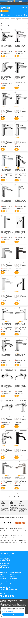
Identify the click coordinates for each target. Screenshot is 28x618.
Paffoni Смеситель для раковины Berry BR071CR (19, 170)
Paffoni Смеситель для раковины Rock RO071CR (19, 417)
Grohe (13, 533)
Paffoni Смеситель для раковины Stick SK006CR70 (6, 386)
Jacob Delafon (13, 535)
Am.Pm (7, 528)
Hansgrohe (18, 533)
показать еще (14, 493)
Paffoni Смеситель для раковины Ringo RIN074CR (19, 324)
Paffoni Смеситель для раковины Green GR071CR (6, 108)
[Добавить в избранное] (6, 56)
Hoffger (22, 533)
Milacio (1, 537)
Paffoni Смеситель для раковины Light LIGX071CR (19, 293)
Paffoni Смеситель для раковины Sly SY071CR (19, 108)
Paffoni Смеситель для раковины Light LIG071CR (19, 232)
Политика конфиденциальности (5, 580)
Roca (25, 540)
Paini (9, 540)
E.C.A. (25, 530)
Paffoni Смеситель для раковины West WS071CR (19, 139)
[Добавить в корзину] (3, 56)
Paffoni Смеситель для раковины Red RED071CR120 (19, 201)
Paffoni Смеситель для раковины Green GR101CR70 (6, 417)
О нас (1, 574)
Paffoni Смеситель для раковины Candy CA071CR (6, 139)
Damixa (21, 530)
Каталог (2, 576)
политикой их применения (8, 611)
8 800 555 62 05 (5, 563)
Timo (14, 542)
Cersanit (5, 530)
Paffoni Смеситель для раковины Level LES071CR (6, 263)
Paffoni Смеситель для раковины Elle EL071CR (19, 355)
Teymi (10, 542)
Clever (14, 530)
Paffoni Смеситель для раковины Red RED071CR (19, 77)
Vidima (21, 542)
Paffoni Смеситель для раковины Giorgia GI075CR (6, 447)
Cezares (10, 530)
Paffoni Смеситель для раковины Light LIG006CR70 (20, 386)
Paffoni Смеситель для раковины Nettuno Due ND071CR (6, 77)
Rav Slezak (21, 540)
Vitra (25, 542)
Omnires (19, 537)
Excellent (2, 533)
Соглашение (3, 578)
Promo (12, 540)
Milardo (5, 537)
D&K (17, 530)
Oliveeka (14, 537)
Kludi (18, 535)
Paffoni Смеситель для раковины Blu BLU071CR (19, 46)
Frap (6, 533)
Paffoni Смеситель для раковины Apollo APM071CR (6, 46)
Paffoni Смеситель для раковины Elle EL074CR (6, 478)
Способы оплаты (14, 583)
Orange (23, 537)
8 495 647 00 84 (5, 560)
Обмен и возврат (14, 578)
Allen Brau (2, 528)
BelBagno (20, 528)
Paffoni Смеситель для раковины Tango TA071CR (6, 201)
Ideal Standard (6, 535)
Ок (13, 614)
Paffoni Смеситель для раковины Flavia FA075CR (6, 355)
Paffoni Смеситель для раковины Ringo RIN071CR (6, 170)
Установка (12, 576)
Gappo (9, 533)
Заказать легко (13, 580)
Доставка (12, 574)
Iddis (1, 535)
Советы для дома (14, 581)
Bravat (1, 530)
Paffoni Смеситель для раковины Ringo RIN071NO (19, 263)
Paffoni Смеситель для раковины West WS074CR (6, 324)
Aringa (15, 528)
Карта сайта (3, 583)
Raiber (16, 540)
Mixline (10, 537)
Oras (1, 540)
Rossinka (2, 542)
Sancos (6, 542)
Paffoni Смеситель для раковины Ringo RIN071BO (6, 293)
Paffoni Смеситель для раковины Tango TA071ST (19, 478)
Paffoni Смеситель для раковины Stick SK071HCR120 (7, 232)
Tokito (17, 542)
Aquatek (11, 528)
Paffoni (5, 540)
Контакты (2, 584)
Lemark (21, 535)
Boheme (24, 528)
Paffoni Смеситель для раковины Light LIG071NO (19, 447)
